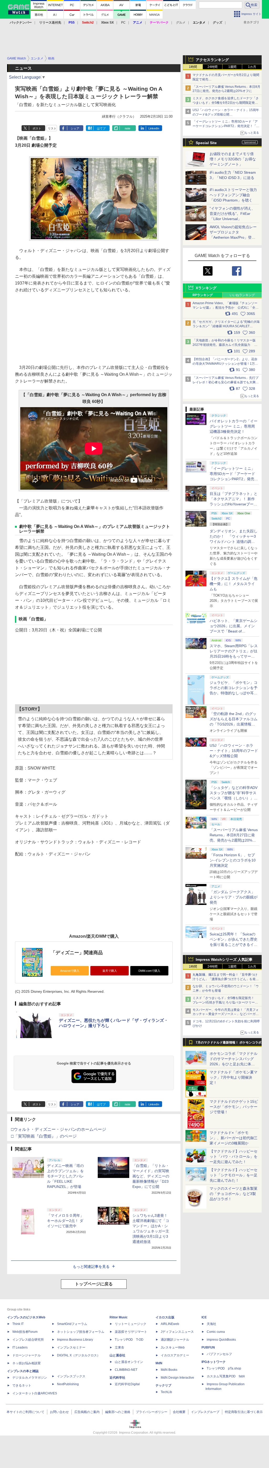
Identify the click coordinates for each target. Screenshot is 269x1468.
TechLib (166, 1392)
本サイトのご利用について (25, 1412)
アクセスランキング (212, 60)
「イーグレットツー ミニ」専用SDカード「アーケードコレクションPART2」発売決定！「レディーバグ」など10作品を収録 (226, 126)
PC (123, 22)
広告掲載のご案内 (87, 1412)
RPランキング (203, 295)
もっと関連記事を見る (91, 1266)
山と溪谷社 (117, 1355)
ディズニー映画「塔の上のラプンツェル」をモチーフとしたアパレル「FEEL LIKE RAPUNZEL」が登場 (65, 1176)
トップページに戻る (94, 1284)
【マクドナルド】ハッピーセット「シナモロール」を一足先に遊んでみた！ (233, 1175)
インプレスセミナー (71, 1347)
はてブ (101, 128)
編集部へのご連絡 (117, 1412)
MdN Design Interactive (177, 1377)
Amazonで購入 (69, 970)
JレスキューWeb (173, 1347)
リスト (52, 128)
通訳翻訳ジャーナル (175, 1339)
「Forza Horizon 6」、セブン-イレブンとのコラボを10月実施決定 (233, 860)
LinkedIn (153, 128)
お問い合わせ (59, 1412)
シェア (75, 128)
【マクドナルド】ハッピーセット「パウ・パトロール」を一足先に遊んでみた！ (233, 1156)
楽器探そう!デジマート (131, 1332)
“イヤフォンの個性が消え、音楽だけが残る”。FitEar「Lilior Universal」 (232, 213)
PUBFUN (208, 1347)
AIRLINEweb (170, 1324)
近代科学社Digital (127, 1384)
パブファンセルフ (219, 1354)
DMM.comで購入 (149, 970)
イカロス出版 (165, 1317)
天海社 (211, 1324)
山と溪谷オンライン (129, 1362)
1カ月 (252, 67)
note (127, 128)
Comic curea (216, 1332)
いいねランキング (242, 295)
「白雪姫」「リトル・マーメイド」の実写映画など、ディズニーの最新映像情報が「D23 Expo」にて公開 (150, 1176)
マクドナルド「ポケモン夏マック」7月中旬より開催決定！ (233, 1077)
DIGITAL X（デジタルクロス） (78, 1355)
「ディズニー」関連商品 (77, 952)
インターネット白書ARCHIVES (34, 1393)
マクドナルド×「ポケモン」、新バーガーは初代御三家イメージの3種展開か (233, 1138)
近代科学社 (117, 1377)
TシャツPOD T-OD (129, 1339)
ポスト (37, 128)
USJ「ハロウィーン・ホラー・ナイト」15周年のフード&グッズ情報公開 (234, 750)
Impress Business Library (75, 1339)
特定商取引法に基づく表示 (244, 1412)
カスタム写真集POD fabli (226, 1376)
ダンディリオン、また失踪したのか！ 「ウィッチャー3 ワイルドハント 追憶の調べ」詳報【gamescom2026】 (233, 541)
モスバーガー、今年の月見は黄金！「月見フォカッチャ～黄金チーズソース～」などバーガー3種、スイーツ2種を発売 (226, 1014)
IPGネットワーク (213, 1362)
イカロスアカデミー (175, 1355)
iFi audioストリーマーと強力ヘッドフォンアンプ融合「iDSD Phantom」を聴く (233, 195)
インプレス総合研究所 (28, 1339)
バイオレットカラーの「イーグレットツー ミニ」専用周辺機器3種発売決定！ (233, 426)
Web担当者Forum (25, 1332)
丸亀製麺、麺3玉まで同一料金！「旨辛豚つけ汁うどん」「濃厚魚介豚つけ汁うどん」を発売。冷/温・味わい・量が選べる (225, 979)
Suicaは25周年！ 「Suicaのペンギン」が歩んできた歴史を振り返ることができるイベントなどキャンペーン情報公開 (233, 944)
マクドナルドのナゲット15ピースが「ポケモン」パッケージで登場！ (234, 1106)
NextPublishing (68, 1384)
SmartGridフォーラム (72, 1324)
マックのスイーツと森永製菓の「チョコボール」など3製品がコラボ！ (233, 1193)
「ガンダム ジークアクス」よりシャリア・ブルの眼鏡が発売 (233, 897)
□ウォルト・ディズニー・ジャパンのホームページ (58, 1129)
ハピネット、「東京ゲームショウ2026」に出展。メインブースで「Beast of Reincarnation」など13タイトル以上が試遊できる (233, 631)
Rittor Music (119, 1317)
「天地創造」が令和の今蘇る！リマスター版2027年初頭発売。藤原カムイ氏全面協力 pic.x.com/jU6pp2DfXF (224, 345)
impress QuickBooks (221, 1339)
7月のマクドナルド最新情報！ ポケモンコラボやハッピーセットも (228, 1044)
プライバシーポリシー (151, 1412)
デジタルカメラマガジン (29, 1377)
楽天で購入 (109, 970)
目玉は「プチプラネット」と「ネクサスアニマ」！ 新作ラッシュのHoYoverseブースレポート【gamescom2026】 (233, 504)
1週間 (232, 67)
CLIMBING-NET (126, 1370)
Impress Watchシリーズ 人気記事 (224, 959)
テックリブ (163, 1385)
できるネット (21, 1385)
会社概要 (179, 1412)
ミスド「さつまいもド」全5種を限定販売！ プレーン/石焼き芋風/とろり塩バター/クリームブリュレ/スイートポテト (225, 1002)
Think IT (18, 1324)
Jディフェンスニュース (177, 1332)
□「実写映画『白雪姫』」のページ (44, 1136)
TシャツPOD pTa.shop (224, 1368)
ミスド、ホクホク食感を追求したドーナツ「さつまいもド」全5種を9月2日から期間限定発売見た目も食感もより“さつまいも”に (226, 102)
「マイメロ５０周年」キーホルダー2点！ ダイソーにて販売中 (65, 1220)
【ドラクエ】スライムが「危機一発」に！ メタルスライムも (233, 583)
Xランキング (206, 288)
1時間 (193, 67)
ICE (204, 1317)
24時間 (213, 67)
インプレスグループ (205, 1412)
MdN (159, 1363)
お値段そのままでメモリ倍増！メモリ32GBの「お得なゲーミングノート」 (233, 159)
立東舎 (119, 1347)
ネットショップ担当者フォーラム (80, 1332)
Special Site (206, 143)
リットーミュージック (130, 1324)
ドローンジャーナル (26, 1355)
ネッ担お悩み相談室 (26, 1363)
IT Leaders (20, 1347)
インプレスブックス (71, 1376)
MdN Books (169, 1370)
